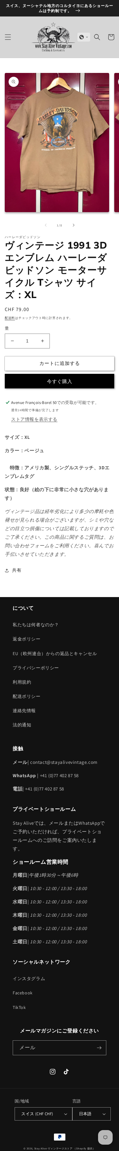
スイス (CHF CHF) (37, 1113)
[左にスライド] (46, 225)
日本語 (85, 1113)
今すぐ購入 (59, 381)
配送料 (10, 318)
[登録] (99, 1047)
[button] (8, 37)
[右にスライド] (74, 225)
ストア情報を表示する (34, 419)
